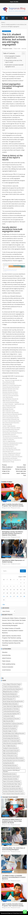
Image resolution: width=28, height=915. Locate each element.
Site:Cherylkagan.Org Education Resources (12, 432)
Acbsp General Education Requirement (12, 689)
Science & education (7, 667)
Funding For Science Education (10, 748)
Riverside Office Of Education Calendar (11, 427)
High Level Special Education (10, 753)
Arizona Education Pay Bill (8, 382)
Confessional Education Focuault (11, 711)
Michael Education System (9, 774)
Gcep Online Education (8, 397)
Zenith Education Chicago (8, 461)
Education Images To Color (9, 731)
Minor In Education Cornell (9, 410)
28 (17, 596)
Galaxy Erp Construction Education (10, 395)
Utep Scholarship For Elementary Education (12, 456)
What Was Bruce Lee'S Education (10, 458)
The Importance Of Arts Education (10, 436)
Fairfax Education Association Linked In (12, 743)
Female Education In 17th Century (10, 393)
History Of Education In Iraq (10, 755)
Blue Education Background (9, 694)
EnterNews (16, 913)
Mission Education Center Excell (11, 776)
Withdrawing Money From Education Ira (12, 460)
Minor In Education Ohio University (10, 412)
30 (24, 596)
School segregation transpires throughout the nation (12, 56)
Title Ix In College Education (9, 441)
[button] (6, 18)
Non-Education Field (7, 424)
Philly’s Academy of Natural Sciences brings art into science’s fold (7, 469)
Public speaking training (8, 664)
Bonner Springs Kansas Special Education (13, 701)
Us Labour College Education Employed (11, 453)
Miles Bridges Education (8, 409)
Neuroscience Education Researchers (11, 422)
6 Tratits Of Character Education (11, 686)
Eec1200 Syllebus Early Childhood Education (13, 733)
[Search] (23, 17)
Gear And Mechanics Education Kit (10, 399)
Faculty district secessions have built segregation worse (14, 65)
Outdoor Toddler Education (9, 426)
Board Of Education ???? (9, 699)
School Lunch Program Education (10, 431)
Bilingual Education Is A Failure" (10, 691)
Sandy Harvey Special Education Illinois (12, 788)
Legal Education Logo (19, 404)
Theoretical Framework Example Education (12, 438)
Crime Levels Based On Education (11, 718)
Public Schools (6, 31)
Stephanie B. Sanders (8, 48)
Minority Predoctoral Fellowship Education (12, 414)
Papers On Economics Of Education (11, 781)
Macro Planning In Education (9, 405)
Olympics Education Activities (10, 778)
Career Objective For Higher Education (12, 706)
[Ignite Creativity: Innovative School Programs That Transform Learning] (14, 492)
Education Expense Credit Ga (10, 726)
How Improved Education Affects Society (13, 758)
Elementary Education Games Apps (11, 388)
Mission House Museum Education (10, 416)
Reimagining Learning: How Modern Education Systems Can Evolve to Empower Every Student (12, 533)
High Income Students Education (11, 750)
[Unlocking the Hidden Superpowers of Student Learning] (14, 548)
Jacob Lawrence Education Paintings (11, 402)
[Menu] (6, 18)
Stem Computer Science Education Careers (13, 793)
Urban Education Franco (8, 451)
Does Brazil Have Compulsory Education (12, 723)
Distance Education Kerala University (11, 387)
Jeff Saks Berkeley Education (10, 765)
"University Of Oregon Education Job (13, 380)
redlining (13, 169)
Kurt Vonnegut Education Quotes (11, 768)
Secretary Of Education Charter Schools (12, 791)
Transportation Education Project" (10, 444)
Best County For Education (9, 383)
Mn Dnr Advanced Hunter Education (11, 417)
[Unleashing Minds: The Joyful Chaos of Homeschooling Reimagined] (14, 836)
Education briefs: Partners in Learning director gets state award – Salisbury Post (20, 470)
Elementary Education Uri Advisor (10, 392)
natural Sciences (6, 658)
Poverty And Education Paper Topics (12, 783)
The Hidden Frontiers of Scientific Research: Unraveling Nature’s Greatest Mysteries (12, 630)
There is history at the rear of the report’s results (13, 61)
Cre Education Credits (8, 716)
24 (4, 596)
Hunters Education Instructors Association (13, 760)
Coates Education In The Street (11, 708)
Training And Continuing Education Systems (12, 443)
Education (4, 652)
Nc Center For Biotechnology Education (11, 421)
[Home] (3, 18)
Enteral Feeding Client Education (11, 738)
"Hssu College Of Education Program (12, 684)
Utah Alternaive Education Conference (11, 454)
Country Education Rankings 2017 (11, 713)
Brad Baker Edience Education (10, 703)
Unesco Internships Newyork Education (11, 449)
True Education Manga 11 (8, 446)
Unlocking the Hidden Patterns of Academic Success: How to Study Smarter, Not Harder (12, 821)
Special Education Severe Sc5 (9, 434)
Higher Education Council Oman (10, 400)
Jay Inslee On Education (8, 404)
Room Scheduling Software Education (11, 429)
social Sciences (6, 670)
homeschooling (6, 655)
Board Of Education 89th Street (11, 696)
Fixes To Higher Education (9, 745)
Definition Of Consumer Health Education (12, 385)
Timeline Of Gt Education (8, 439)
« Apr (3, 604)
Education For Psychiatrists (9, 728)
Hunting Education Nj (8, 763)
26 (10, 596)
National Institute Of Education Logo (11, 419)
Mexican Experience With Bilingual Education (11, 771)
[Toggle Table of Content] (22, 53)
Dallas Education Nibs (8, 721)
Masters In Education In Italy (9, 407)
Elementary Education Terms (9, 390)
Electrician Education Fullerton (10, 735)
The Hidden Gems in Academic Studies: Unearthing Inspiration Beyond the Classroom (12, 643)
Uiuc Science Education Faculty (9, 448)
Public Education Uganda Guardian (11, 786)
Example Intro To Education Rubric (11, 740)
